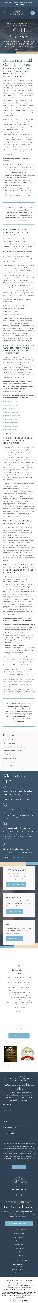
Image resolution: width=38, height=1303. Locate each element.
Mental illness (10, 409)
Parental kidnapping (12, 416)
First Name (7, 1104)
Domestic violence (11, 419)
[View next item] (21, 1028)
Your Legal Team (14, 884)
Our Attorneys (19, 1237)
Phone (5, 1116)
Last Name (7, 1110)
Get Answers (12, 939)
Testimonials (19, 1248)
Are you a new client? (10, 1127)
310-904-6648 (19, 1189)
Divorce (19, 1241)
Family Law (19, 1244)
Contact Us (19, 1255)
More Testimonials (17, 1036)
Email (5, 1122)
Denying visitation (11, 430)
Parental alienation (12, 426)
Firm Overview (19, 1233)
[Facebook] (17, 1195)
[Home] (18, 12)
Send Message (19, 1167)
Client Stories (13, 911)
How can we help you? (11, 1133)
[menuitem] (19, 739)
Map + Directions (19, 1272)
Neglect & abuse (11, 402)
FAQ (19, 1252)
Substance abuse (11, 405)
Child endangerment (12, 412)
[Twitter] (21, 1195)
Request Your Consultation (17, 1223)
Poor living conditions (12, 423)
